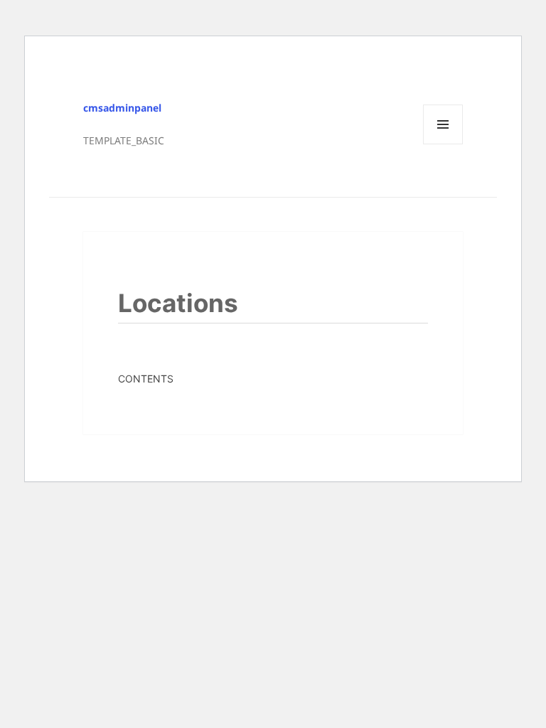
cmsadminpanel (122, 107)
